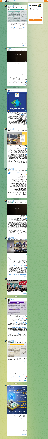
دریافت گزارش (24, 164)
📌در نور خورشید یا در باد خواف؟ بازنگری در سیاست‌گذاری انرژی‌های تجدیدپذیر (18, 366)
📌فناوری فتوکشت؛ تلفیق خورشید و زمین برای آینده (20, 361)
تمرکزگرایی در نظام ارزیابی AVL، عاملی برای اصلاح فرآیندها (18, 27)
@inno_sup (25, 431)
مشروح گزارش (20, 45)
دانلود (45, 1)
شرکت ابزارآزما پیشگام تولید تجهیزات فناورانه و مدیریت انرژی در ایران (17, 36)
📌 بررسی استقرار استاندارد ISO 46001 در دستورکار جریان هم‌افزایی (18, 274)
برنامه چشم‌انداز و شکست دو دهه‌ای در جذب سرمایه (19, 327)
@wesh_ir (36, 6)
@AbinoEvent (24, 434)
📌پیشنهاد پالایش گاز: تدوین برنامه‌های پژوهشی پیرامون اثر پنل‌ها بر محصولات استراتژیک (17, 371)
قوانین (33, 22)
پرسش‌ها (31, 22)
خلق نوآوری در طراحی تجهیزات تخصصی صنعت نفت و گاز (19, 41)
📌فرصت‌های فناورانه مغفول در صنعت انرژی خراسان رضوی (19, 376)
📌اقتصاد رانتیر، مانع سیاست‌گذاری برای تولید (20, 322)
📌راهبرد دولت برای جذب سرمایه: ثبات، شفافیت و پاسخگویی (19, 333)
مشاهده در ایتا (36, 19)
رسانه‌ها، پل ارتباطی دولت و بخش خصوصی (20, 318)
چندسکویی (39, 22)
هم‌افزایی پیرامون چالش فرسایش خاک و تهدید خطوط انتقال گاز (17, 265)
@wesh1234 (37, 16)
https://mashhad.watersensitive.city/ (21, 427)
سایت (21, 235)
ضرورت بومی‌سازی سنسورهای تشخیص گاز (21, 31)
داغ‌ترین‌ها (36, 22)
